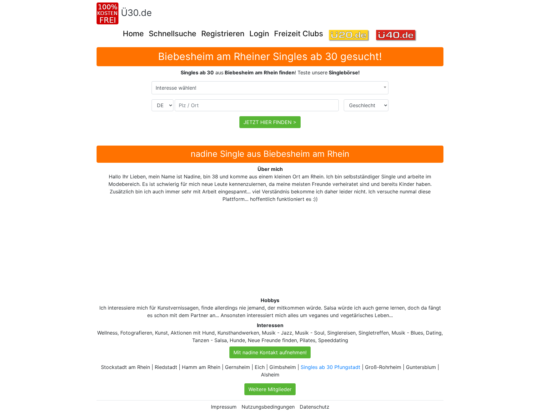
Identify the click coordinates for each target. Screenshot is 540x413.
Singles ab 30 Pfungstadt (330, 367)
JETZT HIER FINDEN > (270, 122)
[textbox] (270, 88)
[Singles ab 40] (396, 36)
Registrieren (222, 33)
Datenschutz (314, 407)
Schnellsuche (172, 33)
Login (259, 33)
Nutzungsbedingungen (268, 407)
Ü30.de (136, 12)
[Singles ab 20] (349, 36)
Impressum (224, 407)
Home (133, 33)
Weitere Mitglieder (270, 389)
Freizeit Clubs (298, 33)
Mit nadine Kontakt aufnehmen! (270, 352)
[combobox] (270, 87)
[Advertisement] (284, 249)
